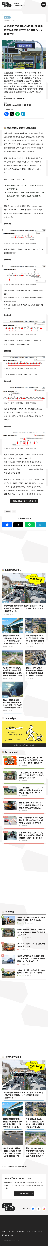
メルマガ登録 (24, 1193)
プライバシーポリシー (33, 1231)
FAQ (12, 1235)
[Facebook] (6, 114)
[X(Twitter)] (38, 1208)
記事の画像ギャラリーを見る (23, 501)
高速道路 (8, 511)
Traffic (10, 1167)
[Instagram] (44, 1208)
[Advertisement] (24, 861)
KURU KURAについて (8, 1231)
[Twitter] (12, 114)
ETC (15, 511)
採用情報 (4, 1235)
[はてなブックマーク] (23, 114)
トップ (4, 1167)
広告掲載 (20, 1231)
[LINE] (17, 114)
